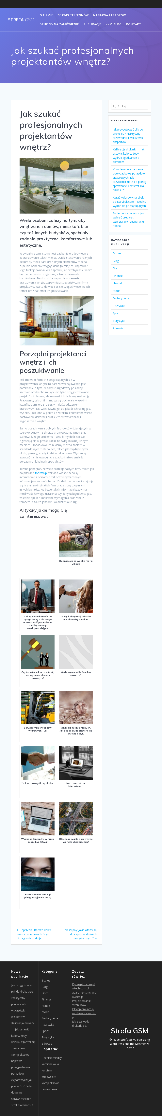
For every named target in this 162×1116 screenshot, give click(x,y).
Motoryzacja (121, 298)
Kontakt (133, 24)
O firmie (46, 15)
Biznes (117, 253)
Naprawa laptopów (109, 15)
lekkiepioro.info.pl (83, 1009)
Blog (116, 261)
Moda (116, 291)
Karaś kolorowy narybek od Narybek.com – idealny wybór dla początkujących (129, 202)
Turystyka (119, 321)
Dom (116, 268)
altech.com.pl (80, 988)
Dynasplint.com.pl (83, 984)
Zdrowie (118, 328)
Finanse (118, 276)
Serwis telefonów (73, 15)
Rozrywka (119, 306)
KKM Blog (114, 24)
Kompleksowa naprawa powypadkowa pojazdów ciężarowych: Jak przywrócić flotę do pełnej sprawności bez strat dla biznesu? (22, 1080)
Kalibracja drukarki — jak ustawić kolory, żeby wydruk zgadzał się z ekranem (23, 1035)
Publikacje (92, 24)
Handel (117, 283)
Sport (116, 313)
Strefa (21, 20)
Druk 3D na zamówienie (59, 24)
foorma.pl (41, 473)
